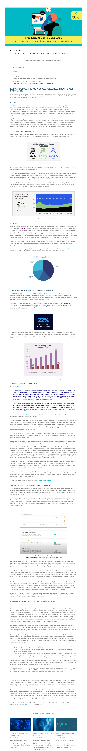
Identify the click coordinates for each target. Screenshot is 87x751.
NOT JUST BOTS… (18, 76)
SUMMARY (16, 71)
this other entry (30, 415)
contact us (26, 704)
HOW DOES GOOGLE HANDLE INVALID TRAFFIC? (27, 81)
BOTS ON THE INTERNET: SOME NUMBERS (25, 74)
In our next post (48, 690)
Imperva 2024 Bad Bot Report (45, 163)
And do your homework (45, 480)
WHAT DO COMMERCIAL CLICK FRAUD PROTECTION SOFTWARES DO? (33, 83)
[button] (74, 67)
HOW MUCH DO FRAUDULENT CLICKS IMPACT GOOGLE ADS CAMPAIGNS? (34, 79)
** (26, 494)
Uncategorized (23, 50)
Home (12, 54)
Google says (20, 387)
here (47, 299)
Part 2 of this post (23, 115)
